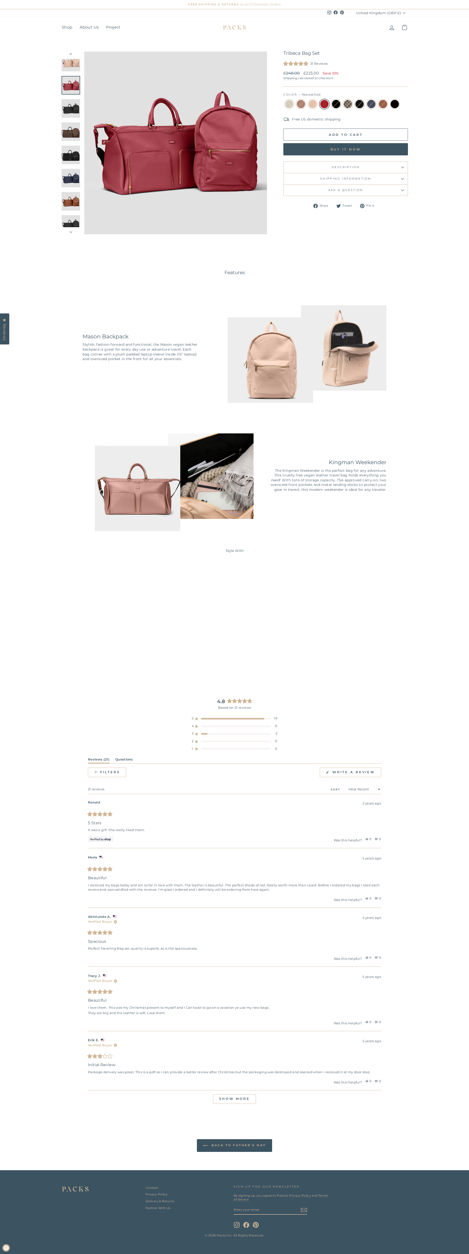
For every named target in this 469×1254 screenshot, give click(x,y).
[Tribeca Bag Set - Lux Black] (112, 663)
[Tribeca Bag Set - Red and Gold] (92, 663)
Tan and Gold (383, 104)
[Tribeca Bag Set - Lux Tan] (105, 663)
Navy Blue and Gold (371, 104)
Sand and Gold (313, 104)
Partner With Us (158, 1208)
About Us (89, 27)
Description (346, 167)
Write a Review (355, 773)
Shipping (290, 78)
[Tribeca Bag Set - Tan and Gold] (125, 663)
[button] (305, 63)
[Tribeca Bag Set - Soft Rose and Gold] (79, 663)
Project (113, 27)
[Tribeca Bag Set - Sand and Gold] (86, 663)
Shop (67, 27)
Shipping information (345, 178)
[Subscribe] (304, 1210)
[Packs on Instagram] (237, 1225)
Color (301, 94)
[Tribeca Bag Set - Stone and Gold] (72, 663)
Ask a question (345, 190)
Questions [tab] (124, 760)
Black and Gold (336, 104)
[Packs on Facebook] (246, 1225)
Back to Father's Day (238, 1145)
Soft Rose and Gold (301, 104)
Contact (152, 1188)
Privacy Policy (157, 1194)
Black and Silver (395, 104)
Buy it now (345, 149)
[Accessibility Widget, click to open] (6, 1248)
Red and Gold (324, 104)
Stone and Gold (289, 104)
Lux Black (359, 104)
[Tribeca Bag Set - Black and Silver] (132, 663)
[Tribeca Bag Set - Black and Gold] (99, 663)
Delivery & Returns (160, 1201)
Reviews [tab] (98, 760)
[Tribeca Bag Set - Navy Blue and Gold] (119, 663)
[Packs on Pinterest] (256, 1225)
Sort (336, 789)
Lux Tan (348, 104)
